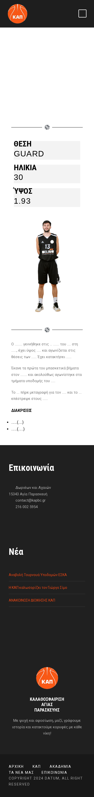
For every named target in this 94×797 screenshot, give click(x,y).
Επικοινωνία (54, 773)
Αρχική (16, 767)
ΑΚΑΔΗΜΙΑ (60, 767)
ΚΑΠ (37, 767)
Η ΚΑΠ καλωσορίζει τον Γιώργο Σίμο (38, 588)
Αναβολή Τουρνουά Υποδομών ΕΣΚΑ (38, 575)
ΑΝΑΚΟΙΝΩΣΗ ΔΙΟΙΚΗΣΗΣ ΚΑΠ (32, 600)
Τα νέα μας (21, 773)
